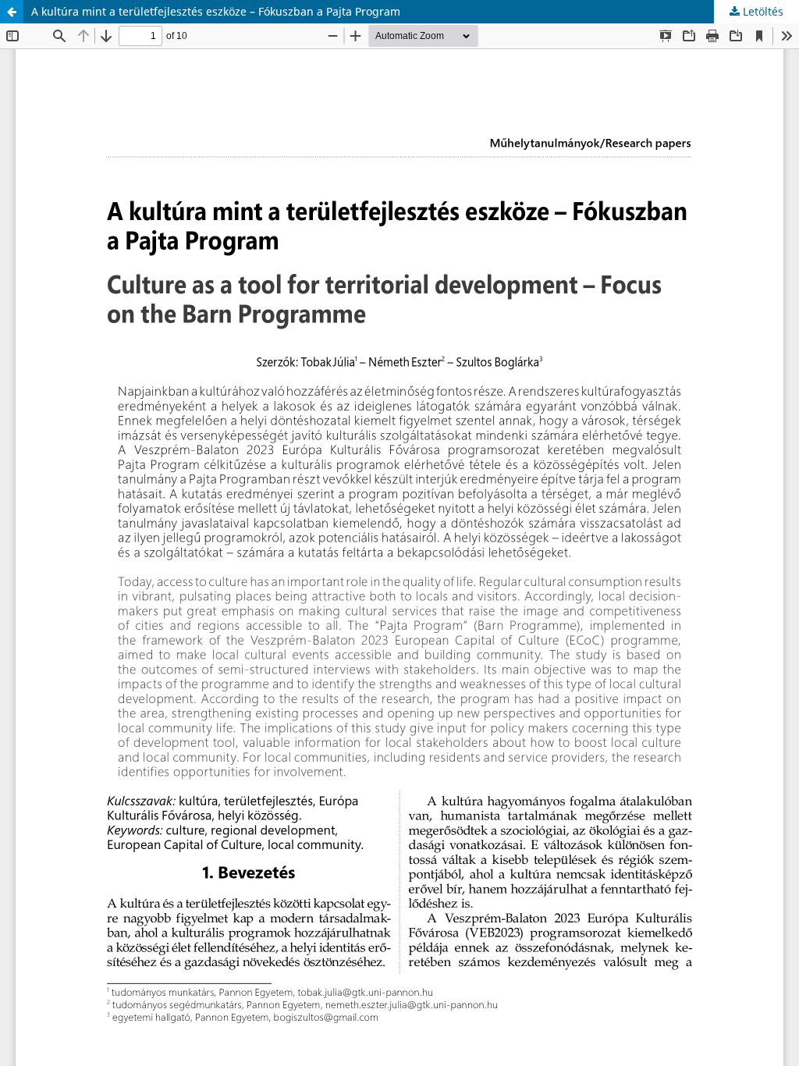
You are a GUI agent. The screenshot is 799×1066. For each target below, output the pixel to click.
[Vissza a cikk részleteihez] (11, 11)
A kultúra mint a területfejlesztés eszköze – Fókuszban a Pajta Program (215, 11)
